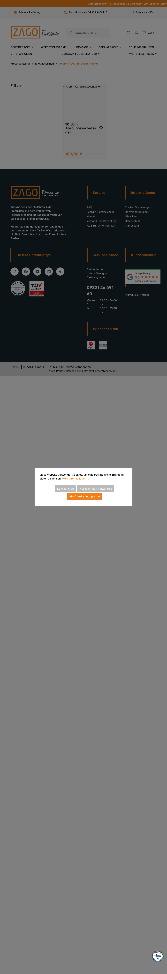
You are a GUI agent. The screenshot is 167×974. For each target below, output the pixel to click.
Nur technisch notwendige (95, 488)
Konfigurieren (65, 488)
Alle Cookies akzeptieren (84, 496)
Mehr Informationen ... (75, 478)
